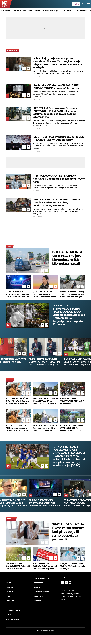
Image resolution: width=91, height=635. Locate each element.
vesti (37, 11)
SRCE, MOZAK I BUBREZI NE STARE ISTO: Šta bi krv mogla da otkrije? (72, 566)
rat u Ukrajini (80, 11)
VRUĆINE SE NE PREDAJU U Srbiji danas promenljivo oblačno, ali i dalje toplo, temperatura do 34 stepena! (45, 428)
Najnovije (5, 11)
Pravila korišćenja (41, 578)
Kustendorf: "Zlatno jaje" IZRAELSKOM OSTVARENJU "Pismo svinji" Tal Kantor (56, 87)
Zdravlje (11, 519)
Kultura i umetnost (14, 619)
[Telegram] (28, 68)
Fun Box (9, 614)
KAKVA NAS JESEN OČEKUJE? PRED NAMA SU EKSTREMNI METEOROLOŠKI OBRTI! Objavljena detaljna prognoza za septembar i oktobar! (72, 401)
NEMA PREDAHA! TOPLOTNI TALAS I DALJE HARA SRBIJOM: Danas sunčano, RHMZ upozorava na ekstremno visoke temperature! (45, 401)
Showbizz (10, 601)
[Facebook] (24, 68)
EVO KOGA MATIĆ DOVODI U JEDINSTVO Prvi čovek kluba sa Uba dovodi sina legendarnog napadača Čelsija (44, 362)
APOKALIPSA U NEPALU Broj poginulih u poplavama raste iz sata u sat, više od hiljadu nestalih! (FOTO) (72, 294)
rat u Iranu (66, 11)
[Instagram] (66, 582)
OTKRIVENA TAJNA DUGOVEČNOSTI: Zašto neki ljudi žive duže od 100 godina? (18, 566)
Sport (8, 596)
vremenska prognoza (22, 11)
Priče (8, 605)
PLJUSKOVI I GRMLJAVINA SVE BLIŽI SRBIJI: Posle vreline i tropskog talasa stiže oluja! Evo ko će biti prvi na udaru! (71, 428)
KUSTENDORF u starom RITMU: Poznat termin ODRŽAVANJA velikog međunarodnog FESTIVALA (56, 202)
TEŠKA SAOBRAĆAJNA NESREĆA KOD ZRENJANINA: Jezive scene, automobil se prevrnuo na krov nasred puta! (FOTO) (17, 294)
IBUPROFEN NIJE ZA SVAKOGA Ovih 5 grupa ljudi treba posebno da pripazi (45, 566)
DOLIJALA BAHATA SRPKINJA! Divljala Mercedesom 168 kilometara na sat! (67, 257)
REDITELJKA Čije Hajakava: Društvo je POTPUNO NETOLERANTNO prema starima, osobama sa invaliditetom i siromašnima (55, 112)
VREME (9, 380)
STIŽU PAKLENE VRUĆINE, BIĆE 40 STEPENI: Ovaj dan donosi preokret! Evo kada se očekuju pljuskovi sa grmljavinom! (18, 401)
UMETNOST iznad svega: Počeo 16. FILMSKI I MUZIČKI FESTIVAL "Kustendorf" (58, 138)
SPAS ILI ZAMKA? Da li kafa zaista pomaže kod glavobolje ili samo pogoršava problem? (68, 531)
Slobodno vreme (13, 610)
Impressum (38, 582)
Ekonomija (10, 592)
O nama (37, 587)
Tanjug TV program (42, 592)
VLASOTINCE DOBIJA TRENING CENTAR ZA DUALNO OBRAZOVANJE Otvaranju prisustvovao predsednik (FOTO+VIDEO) (44, 503)
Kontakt (37, 601)
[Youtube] (70, 582)
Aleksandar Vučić (50, 11)
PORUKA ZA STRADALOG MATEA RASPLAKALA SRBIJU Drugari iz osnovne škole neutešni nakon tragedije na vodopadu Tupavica (69, 315)
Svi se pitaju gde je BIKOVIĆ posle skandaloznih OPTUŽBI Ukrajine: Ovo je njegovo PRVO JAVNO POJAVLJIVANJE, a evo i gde (57, 63)
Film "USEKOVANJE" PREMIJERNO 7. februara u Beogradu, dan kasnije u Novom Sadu (59, 178)
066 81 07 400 (69, 591)
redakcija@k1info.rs (72, 594)
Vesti (9, 247)
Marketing (38, 596)
